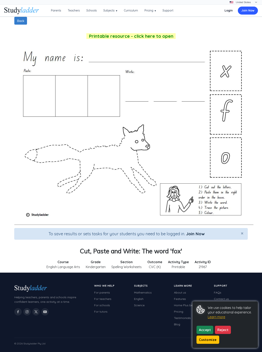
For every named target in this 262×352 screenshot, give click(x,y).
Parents (56, 10)
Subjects (110, 11)
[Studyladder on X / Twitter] (36, 311)
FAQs (217, 292)
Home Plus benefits (187, 305)
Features (180, 299)
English (138, 299)
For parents (102, 292)
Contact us (221, 299)
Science (139, 305)
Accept (205, 330)
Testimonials (182, 318)
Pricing (150, 11)
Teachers (74, 10)
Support (168, 10)
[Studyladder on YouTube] (45, 311)
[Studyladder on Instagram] (27, 311)
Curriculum (131, 10)
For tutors (100, 311)
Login (229, 10)
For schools (102, 305)
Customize (208, 340)
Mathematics (143, 292)
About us (180, 292)
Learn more (216, 317)
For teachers (102, 299)
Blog (177, 324)
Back (20, 21)
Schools (91, 10)
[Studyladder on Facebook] (18, 311)
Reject (222, 330)
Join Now (247, 10)
